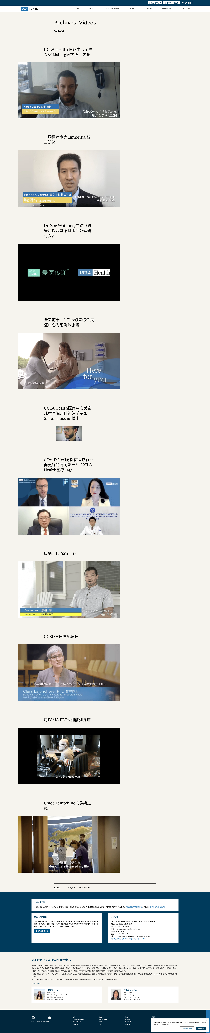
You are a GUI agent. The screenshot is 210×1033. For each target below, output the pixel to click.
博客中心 (149, 9)
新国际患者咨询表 (42, 931)
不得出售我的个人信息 (187, 1028)
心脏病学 (101, 1017)
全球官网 (187, 3)
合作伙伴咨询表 (172, 3)
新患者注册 (75, 1024)
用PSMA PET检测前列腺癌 (67, 720)
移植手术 (127, 1019)
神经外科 (127, 1017)
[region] (180, 1025)
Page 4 (71, 887)
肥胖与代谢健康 (103, 1019)
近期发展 (127, 1024)
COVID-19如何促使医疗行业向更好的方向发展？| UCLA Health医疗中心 (68, 465)
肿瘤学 (100, 1022)
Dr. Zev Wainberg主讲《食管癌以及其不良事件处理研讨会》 (68, 231)
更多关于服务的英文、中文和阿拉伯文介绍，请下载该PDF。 (130, 939)
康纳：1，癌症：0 (60, 554)
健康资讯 (154, 1017)
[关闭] (206, 1020)
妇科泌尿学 (128, 1022)
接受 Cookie (201, 1028)
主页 (77, 9)
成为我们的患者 (77, 1022)
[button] (92, 8)
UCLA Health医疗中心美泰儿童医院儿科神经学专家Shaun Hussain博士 (68, 413)
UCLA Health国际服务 (78, 1019)
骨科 (100, 1024)
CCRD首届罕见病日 (61, 637)
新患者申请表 (156, 3)
